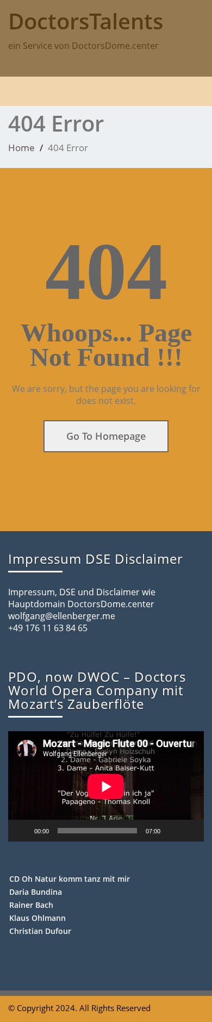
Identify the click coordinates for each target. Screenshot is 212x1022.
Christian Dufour (40, 931)
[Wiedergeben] (22, 830)
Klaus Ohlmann (37, 918)
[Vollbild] (189, 830)
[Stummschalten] (172, 830)
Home (21, 147)
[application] (106, 786)
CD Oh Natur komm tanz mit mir (69, 879)
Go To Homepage (106, 436)
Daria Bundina (35, 892)
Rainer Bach (31, 905)
